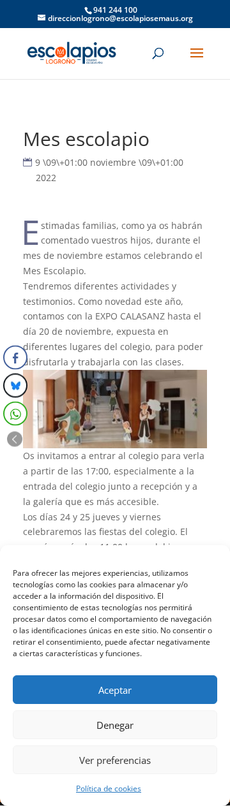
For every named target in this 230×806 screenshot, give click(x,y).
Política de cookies (108, 788)
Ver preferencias (115, 760)
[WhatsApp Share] (15, 414)
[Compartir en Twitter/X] (15, 386)
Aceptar (115, 690)
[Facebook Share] (15, 358)
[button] (14, 439)
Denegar (115, 725)
